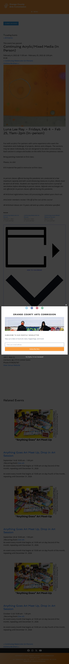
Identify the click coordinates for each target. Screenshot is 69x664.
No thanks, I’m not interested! (34, 357)
